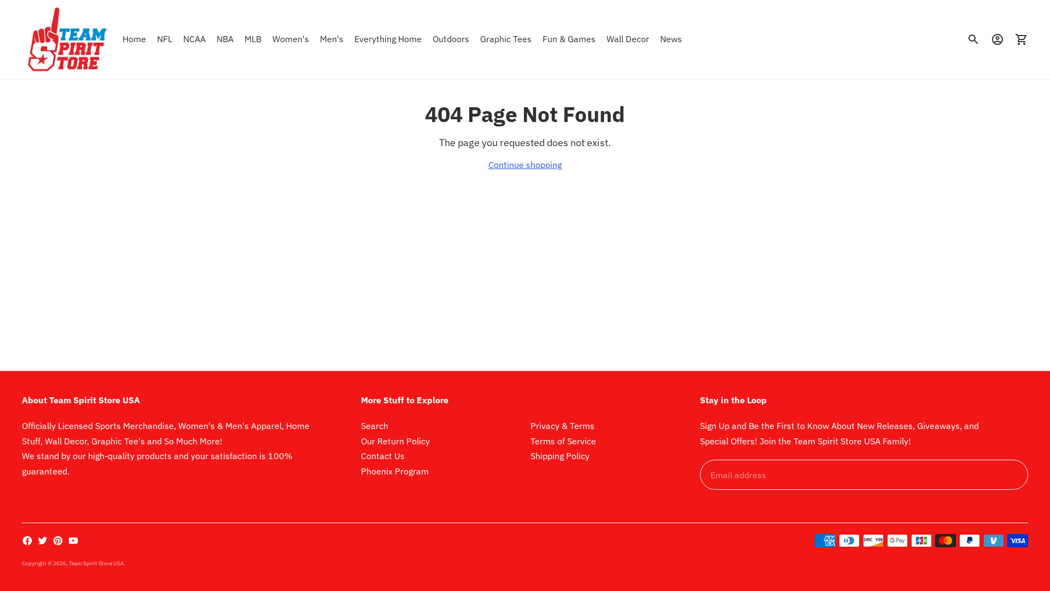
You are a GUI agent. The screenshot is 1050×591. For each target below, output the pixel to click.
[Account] (997, 39)
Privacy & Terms (562, 425)
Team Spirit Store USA (97, 563)
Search (374, 425)
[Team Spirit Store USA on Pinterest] (57, 540)
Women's (290, 38)
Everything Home (388, 38)
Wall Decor (627, 38)
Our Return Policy (395, 441)
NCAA (194, 38)
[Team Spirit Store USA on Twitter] (42, 540)
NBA (225, 38)
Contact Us (383, 455)
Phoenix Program (395, 471)
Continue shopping (525, 164)
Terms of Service (563, 441)
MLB (252, 38)
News (671, 38)
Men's (331, 38)
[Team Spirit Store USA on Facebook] (27, 540)
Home (134, 38)
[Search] (973, 39)
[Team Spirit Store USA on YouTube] (73, 540)
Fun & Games (569, 38)
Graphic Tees (506, 38)
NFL (164, 38)
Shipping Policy (560, 455)
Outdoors (451, 38)
